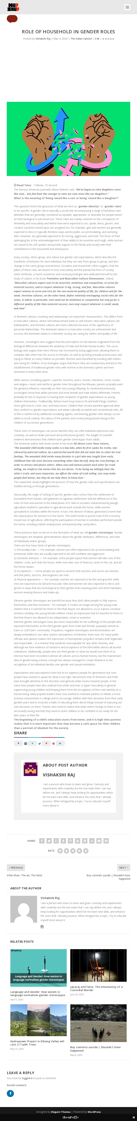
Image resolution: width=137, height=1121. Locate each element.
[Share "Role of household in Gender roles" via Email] (99, 840)
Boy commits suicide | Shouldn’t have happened (95, 1048)
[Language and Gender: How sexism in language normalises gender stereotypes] (38, 968)
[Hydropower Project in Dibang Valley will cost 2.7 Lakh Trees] (38, 1020)
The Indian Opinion (81, 38)
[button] (12, 18)
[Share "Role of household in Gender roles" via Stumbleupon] (91, 840)
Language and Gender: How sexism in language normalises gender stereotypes (37, 993)
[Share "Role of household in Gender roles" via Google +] (56, 840)
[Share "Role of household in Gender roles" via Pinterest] (70, 840)
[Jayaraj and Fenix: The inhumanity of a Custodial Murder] (98, 965)
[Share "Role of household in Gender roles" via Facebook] (41, 840)
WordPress (94, 1111)
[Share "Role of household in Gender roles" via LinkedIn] (77, 840)
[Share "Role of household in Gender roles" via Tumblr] (63, 840)
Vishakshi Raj (42, 38)
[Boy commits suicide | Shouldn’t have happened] (98, 1023)
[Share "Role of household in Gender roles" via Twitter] (49, 840)
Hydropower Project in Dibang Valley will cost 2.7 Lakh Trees (37, 1043)
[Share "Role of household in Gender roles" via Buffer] (84, 840)
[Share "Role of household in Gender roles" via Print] (106, 840)
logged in (27, 1078)
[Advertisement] (68, 75)
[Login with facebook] (11, 1098)
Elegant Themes (60, 1111)
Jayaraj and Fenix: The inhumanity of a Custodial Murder (96, 988)
